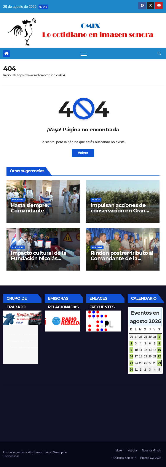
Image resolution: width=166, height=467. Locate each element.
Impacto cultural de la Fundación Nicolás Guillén (38, 258)
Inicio (7, 75)
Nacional (17, 199)
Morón (96, 199)
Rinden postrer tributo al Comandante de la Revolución (122, 258)
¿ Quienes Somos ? (123, 457)
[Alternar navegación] (83, 53)
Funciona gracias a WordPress (23, 452)
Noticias (133, 450)
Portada (97, 247)
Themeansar (11, 456)
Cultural (17, 247)
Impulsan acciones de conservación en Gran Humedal (118, 210)
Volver (83, 153)
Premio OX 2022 (150, 457)
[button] (159, 53)
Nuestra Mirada (151, 450)
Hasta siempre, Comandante (30, 208)
